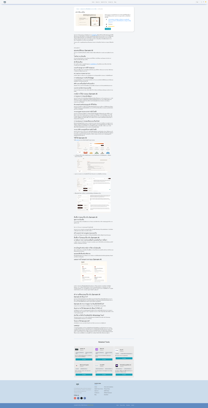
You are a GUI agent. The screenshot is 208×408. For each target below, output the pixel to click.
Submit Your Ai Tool (99, 388)
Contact (132, 405)
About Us (98, 2)
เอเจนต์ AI (114, 20)
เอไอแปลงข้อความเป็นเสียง (113, 19)
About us (96, 390)
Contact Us (110, 2)
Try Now (107, 28)
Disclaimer (106, 394)
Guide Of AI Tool (90, 405)
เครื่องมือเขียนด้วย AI (121, 20)
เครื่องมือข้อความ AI (89, 8)
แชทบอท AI (82, 8)
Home (93, 2)
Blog (115, 2)
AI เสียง (95, 8)
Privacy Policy (107, 388)
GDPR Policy (106, 390)
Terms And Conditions (108, 386)
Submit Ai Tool (104, 2)
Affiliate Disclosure (108, 392)
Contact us (97, 392)
